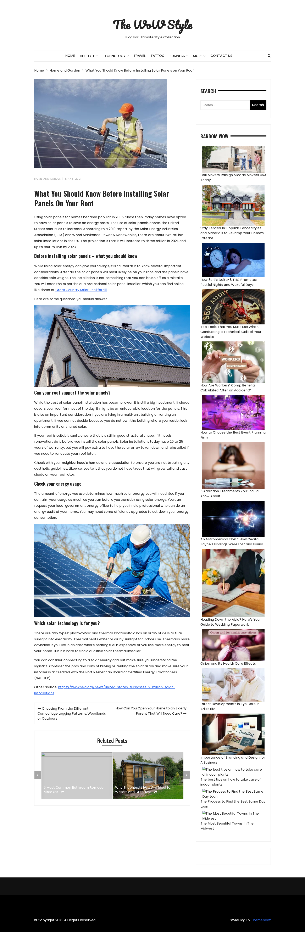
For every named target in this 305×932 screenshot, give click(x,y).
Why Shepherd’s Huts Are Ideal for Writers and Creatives (143, 790)
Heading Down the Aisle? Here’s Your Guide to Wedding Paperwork (230, 622)
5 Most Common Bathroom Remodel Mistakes (73, 790)
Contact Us (221, 55)
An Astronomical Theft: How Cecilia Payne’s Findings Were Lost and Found (231, 542)
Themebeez (261, 920)
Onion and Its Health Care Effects (228, 663)
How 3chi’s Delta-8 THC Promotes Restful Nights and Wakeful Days (228, 282)
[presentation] (37, 775)
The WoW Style (152, 24)
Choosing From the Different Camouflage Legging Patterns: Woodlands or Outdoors (72, 713)
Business (177, 56)
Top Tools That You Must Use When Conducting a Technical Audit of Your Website (230, 331)
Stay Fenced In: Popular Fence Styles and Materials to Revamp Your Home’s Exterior (232, 233)
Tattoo (158, 55)
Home (70, 55)
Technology (114, 56)
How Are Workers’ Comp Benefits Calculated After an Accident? (228, 388)
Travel (139, 55)
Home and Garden (47, 179)
